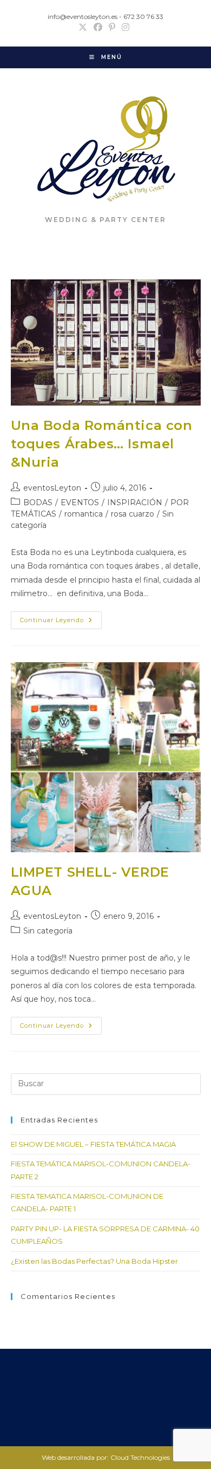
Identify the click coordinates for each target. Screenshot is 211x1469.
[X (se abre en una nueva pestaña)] (84, 27)
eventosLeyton (52, 488)
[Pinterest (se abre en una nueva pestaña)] (112, 27)
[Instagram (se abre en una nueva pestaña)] (125, 27)
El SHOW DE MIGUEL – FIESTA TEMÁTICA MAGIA (93, 1144)
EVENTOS (80, 502)
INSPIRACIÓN (134, 502)
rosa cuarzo (132, 514)
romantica (83, 514)
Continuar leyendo (61, 622)
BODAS (37, 502)
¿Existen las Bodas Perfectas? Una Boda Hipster (94, 1261)
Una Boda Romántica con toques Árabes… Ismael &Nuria (102, 443)
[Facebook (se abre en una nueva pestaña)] (98, 27)
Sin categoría (47, 931)
